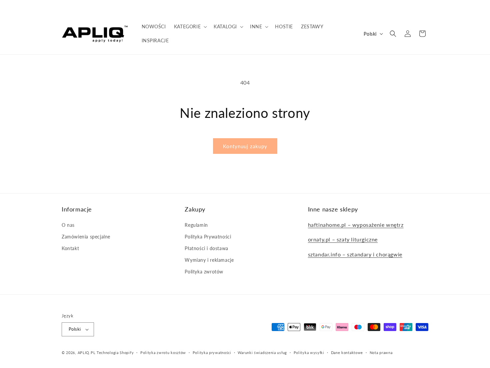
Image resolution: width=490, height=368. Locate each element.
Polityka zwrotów (204, 271)
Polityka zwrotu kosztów (163, 352)
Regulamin (196, 225)
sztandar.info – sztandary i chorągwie (355, 254)
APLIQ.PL (87, 352)
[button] (190, 27)
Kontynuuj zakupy (245, 146)
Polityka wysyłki (309, 352)
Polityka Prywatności (208, 236)
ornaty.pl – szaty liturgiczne (343, 239)
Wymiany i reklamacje (209, 260)
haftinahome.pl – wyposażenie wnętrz (356, 224)
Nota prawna (381, 352)
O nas (68, 225)
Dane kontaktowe (347, 352)
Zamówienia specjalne (86, 236)
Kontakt (70, 248)
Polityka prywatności (212, 352)
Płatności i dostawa (206, 248)
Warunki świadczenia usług (262, 352)
